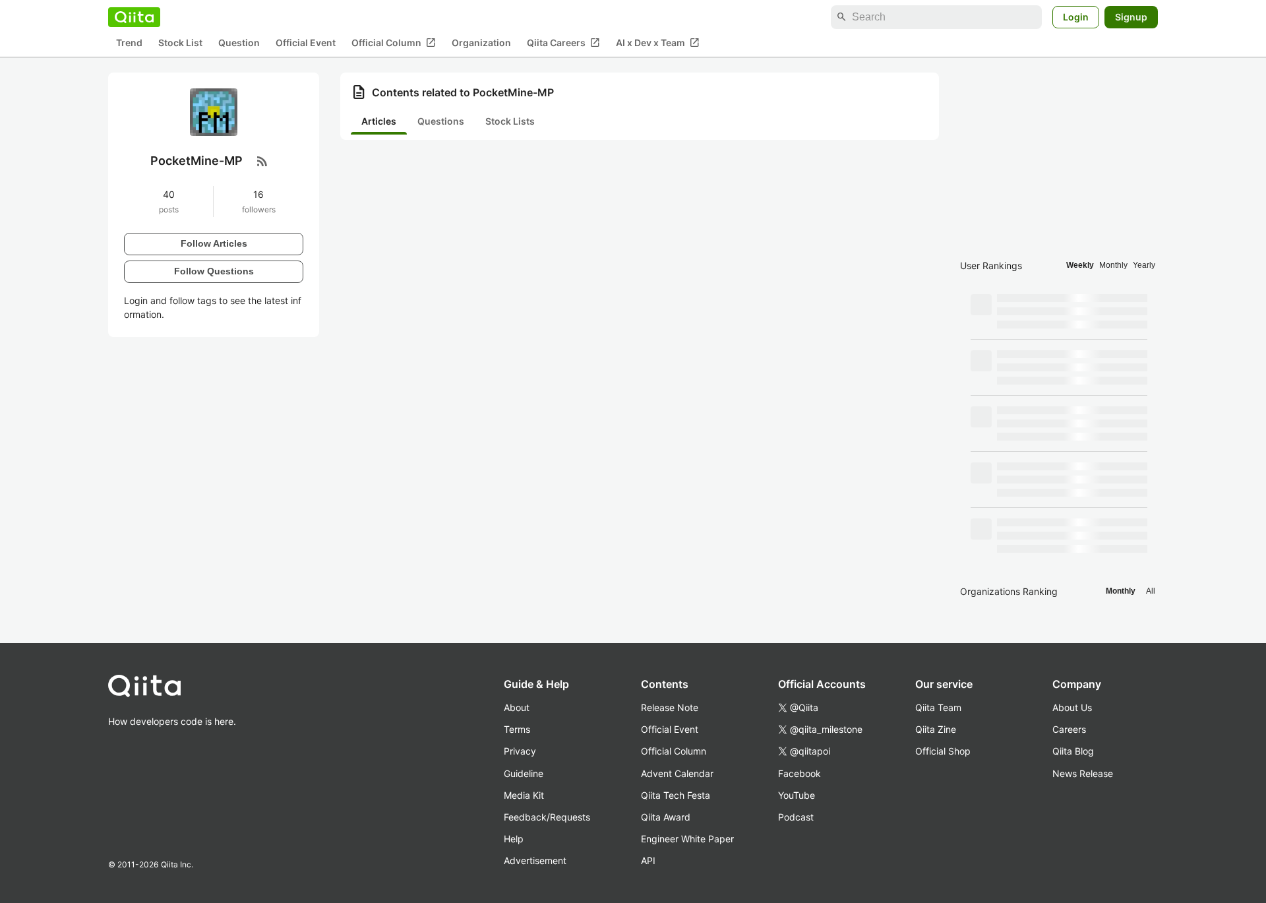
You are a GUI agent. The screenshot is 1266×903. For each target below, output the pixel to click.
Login (1076, 16)
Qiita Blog (1073, 751)
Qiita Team (938, 707)
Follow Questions (214, 271)
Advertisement (535, 860)
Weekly (1080, 265)
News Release (1082, 773)
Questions (440, 121)
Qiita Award (665, 817)
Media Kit (524, 795)
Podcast (796, 817)
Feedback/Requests (547, 817)
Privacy (520, 751)
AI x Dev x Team (658, 42)
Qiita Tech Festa (675, 795)
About (516, 707)
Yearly (1144, 265)
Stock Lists (510, 121)
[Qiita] (134, 17)
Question (239, 43)
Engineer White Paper (687, 838)
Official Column (393, 42)
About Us (1072, 707)
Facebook (799, 773)
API (648, 860)
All (1150, 591)
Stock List (180, 43)
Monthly (1113, 265)
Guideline (523, 773)
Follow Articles (214, 243)
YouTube (796, 795)
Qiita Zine (935, 729)
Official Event (306, 43)
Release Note (669, 707)
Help (514, 838)
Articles (378, 121)
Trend (129, 43)
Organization (481, 43)
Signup (1131, 16)
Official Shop (943, 751)
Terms (517, 729)
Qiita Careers (563, 42)
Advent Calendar (677, 773)
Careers (1069, 729)
